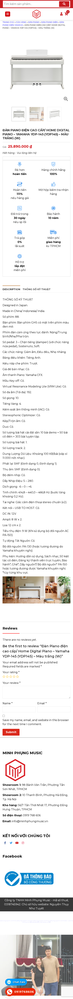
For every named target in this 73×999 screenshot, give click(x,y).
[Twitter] (11, 843)
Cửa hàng (21, 22)
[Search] (64, 4)
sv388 (30, 922)
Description (11, 289)
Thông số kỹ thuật (37, 289)
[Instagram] (22, 843)
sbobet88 (35, 922)
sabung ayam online (8, 921)
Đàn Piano (33, 22)
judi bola (42, 922)
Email (42, 703)
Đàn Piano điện (49, 22)
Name (8, 703)
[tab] (11, 288)
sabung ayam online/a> (58, 921)
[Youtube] (17, 843)
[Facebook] (5, 843)
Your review (12, 682)
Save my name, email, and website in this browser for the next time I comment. (36, 722)
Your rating (11, 672)
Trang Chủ (8, 22)
